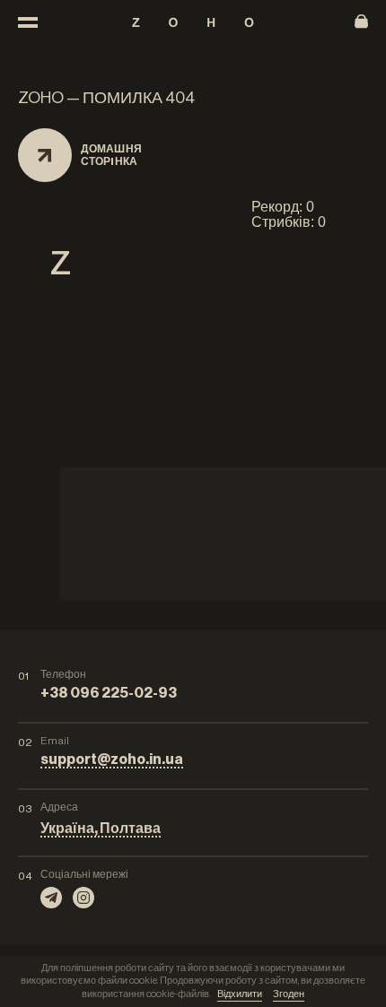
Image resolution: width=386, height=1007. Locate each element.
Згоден (288, 994)
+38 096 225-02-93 (108, 693)
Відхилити (239, 994)
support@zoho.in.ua (111, 759)
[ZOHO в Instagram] (83, 897)
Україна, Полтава (100, 828)
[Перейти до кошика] (361, 22)
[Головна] (193, 22)
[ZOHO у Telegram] (51, 897)
